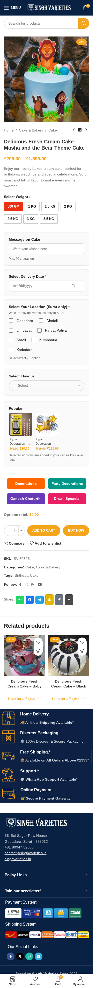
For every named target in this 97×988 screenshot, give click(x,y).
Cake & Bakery (31, 130)
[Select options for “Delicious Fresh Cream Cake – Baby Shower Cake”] (38, 651)
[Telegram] (39, 600)
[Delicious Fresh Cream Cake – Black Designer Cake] (68, 655)
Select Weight (16, 197)
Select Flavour (21, 376)
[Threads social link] (32, 584)
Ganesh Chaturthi (26, 498)
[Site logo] (49, 7)
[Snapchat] (49, 599)
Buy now (76, 530)
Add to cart (43, 530)
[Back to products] (80, 130)
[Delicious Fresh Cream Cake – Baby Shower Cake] (24, 655)
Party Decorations (67, 483)
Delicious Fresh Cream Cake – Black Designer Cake (68, 686)
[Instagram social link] (26, 584)
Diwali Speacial (67, 498)
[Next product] (86, 130)
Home (9, 130)
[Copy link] (59, 599)
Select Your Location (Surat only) (39, 307)
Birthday (21, 575)
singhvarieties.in (18, 859)
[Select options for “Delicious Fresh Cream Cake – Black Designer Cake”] (82, 651)
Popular (16, 408)
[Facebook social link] (20, 584)
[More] (69, 599)
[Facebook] (30, 600)
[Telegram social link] (38, 956)
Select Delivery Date (27, 276)
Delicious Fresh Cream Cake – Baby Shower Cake (25, 686)
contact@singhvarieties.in (26, 853)
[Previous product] (74, 130)
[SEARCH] (83, 23)
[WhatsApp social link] (29, 956)
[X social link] (20, 956)
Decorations (26, 483)
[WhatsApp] (20, 600)
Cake (52, 130)
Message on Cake (24, 239)
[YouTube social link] (39, 584)
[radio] (13, 206)
